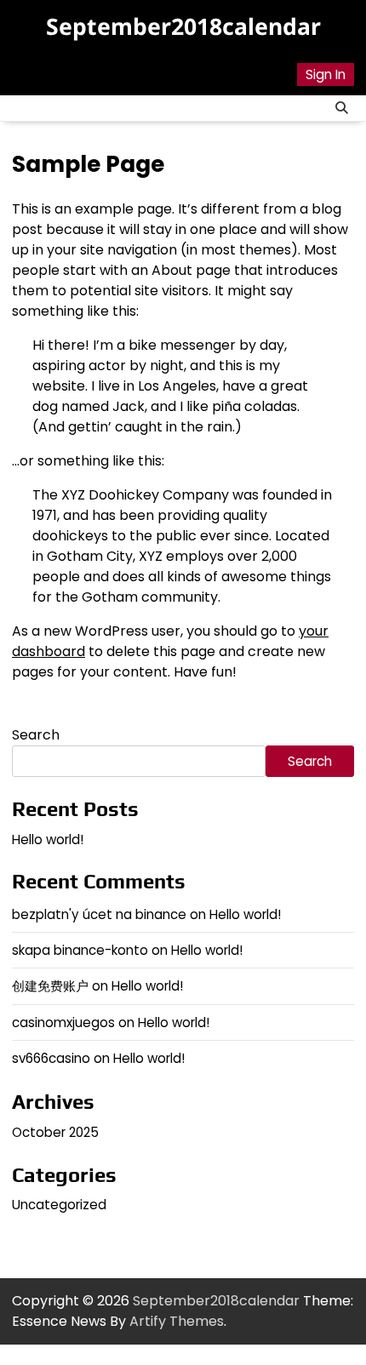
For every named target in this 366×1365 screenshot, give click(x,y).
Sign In (326, 74)
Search (36, 735)
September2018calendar (183, 26)
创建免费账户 (50, 986)
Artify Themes (176, 1321)
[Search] (341, 108)
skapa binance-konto (80, 950)
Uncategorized (59, 1205)
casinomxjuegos (63, 1022)
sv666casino (51, 1058)
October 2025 (55, 1132)
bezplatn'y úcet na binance (99, 914)
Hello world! (47, 839)
